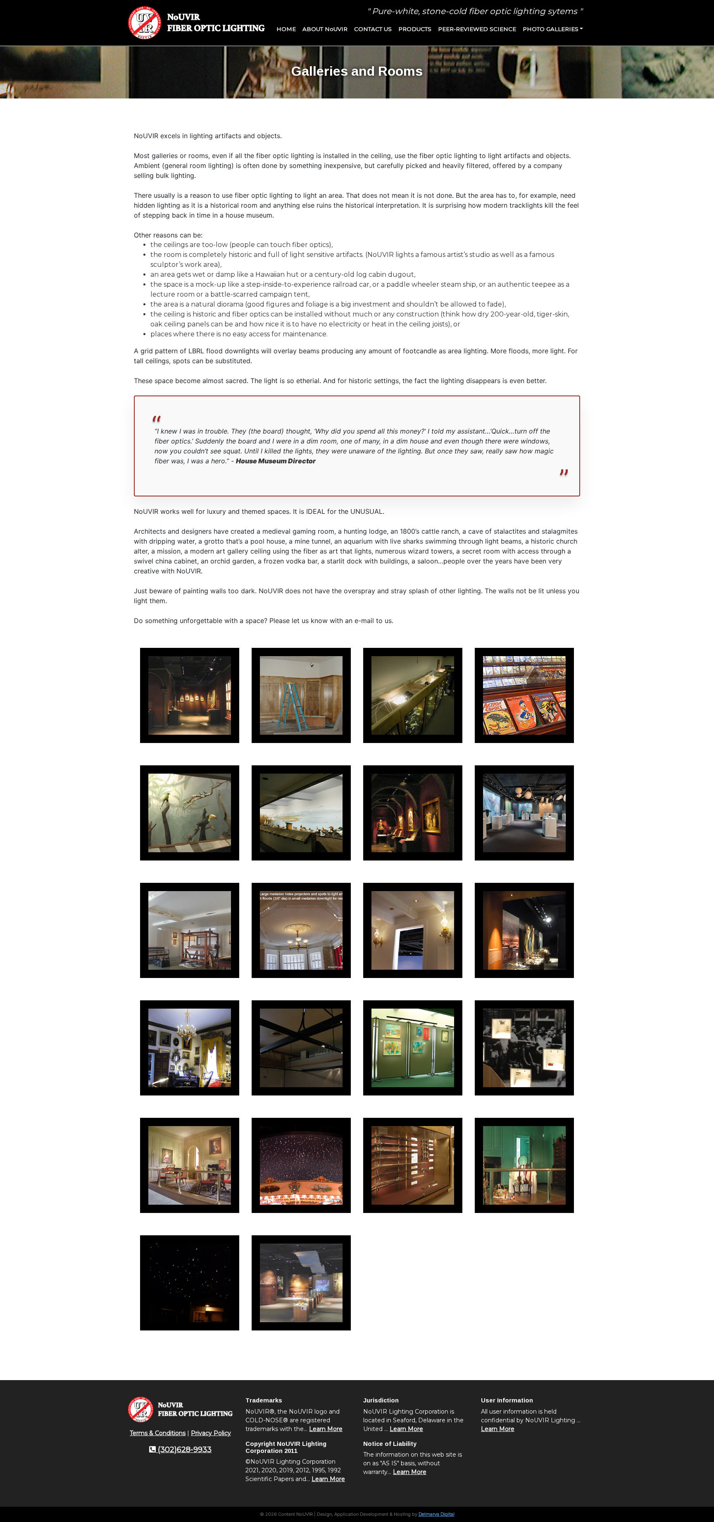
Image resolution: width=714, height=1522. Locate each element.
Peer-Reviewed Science (477, 29)
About (324, 29)
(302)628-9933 (184, 1449)
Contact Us (373, 29)
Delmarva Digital (437, 1514)
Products (414, 29)
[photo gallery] (189, 695)
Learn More (326, 1429)
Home (286, 29)
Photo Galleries (550, 29)
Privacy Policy (211, 1433)
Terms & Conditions (158, 1433)
